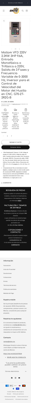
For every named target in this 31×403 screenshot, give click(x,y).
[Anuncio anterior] (3, 3)
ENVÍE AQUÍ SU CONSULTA (16, 357)
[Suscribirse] (26, 371)
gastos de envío (16, 104)
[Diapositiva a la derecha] (19, 49)
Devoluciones (7, 273)
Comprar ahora (15, 147)
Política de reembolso (9, 289)
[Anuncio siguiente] (28, 3)
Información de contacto (21, 399)
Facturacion (7, 265)
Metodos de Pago (8, 293)
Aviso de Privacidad (9, 269)
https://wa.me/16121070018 (12, 353)
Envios (5, 281)
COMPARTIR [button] (7, 182)
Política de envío (9, 399)
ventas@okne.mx (9, 341)
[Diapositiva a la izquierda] (12, 49)
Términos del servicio (9, 285)
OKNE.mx (14, 391)
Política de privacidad (10, 396)
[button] (4, 11)
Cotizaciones (7, 277)
